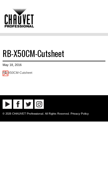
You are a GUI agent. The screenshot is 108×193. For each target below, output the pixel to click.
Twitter (28, 104)
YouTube (7, 104)
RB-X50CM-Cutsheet (33, 53)
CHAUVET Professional (27, 113)
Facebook (17, 104)
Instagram (39, 104)
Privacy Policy (80, 113)
